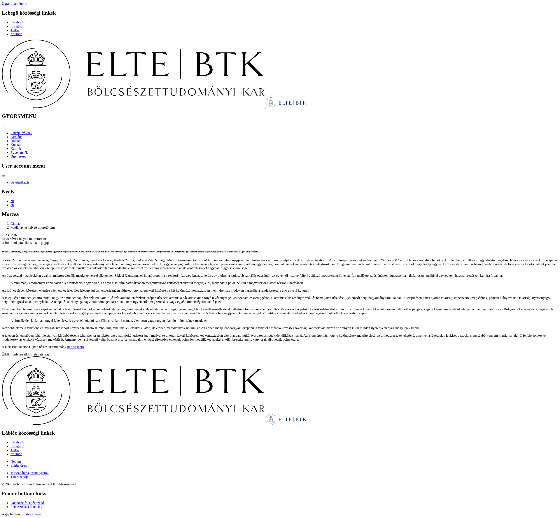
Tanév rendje (19, 477)
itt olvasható (75, 347)
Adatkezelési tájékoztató (27, 503)
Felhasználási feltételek (26, 507)
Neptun (15, 461)
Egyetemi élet (19, 152)
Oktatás (15, 141)
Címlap (15, 223)
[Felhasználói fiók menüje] (3, 176)
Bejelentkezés (20, 182)
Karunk (15, 148)
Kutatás (15, 145)
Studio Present (32, 514)
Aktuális (16, 137)
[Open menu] (3, 126)
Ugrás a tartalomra (14, 3)
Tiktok (14, 30)
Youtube (16, 34)
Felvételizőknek (21, 133)
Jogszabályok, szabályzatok (29, 473)
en (12, 205)
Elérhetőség (18, 465)
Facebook (17, 22)
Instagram (17, 26)
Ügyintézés (18, 156)
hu (12, 201)
